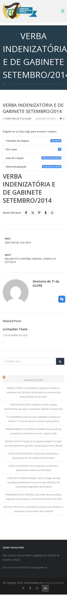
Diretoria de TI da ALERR (18, 118)
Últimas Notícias (33, 380)
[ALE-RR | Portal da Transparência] (20, 11)
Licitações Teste (15, 329)
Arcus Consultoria (54, 582)
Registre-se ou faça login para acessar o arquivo (30, 131)
